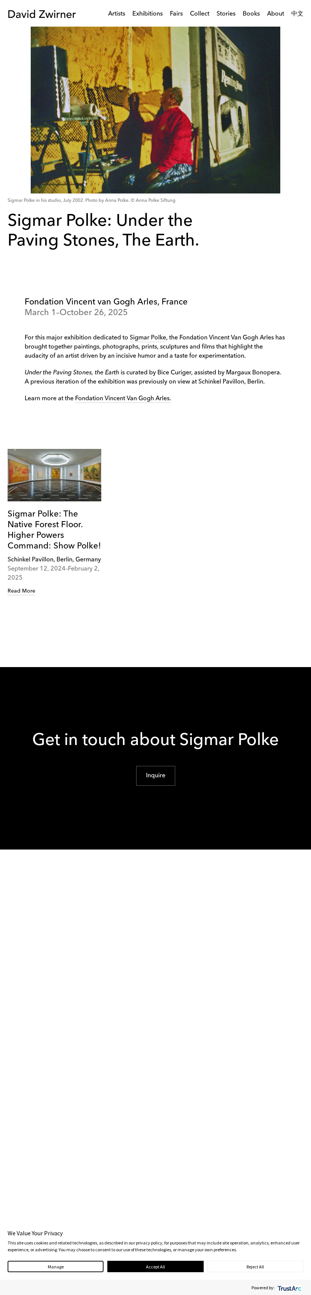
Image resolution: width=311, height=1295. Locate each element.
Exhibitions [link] (147, 14)
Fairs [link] (176, 14)
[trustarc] (289, 1287)
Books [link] (251, 14)
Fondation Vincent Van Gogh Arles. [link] (123, 399)
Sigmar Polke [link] (148, 338)
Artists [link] (116, 14)
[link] (54, 522)
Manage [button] (56, 1267)
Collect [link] (199, 14)
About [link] (275, 14)
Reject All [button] (255, 1267)
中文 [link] (297, 14)
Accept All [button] (155, 1267)
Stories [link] (226, 14)
